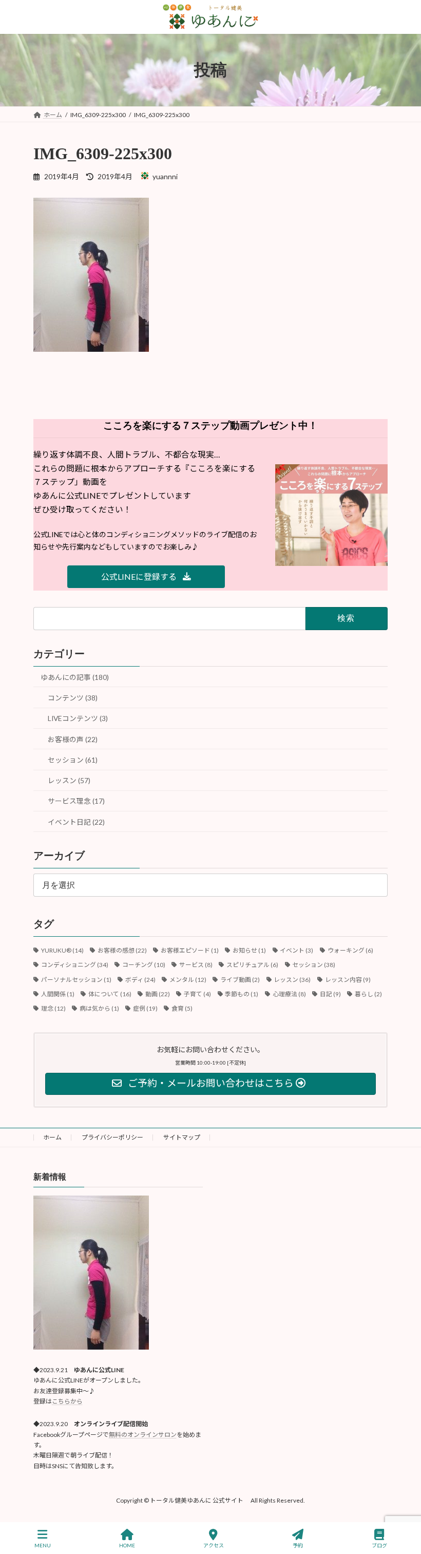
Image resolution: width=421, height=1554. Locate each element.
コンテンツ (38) (73, 697)
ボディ (140, 979)
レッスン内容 (348, 979)
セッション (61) (73, 759)
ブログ (379, 1545)
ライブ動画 (240, 979)
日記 (330, 994)
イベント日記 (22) (76, 821)
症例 (145, 1008)
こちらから (67, 1401)
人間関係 (57, 994)
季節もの (241, 994)
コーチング (143, 965)
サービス (196, 965)
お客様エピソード (190, 950)
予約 (298, 1545)
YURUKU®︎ (62, 950)
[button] (146, 577)
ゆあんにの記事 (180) (75, 676)
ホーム (52, 1137)
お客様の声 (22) (73, 738)
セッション (313, 965)
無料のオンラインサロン (143, 1434)
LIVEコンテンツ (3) (78, 718)
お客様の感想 (122, 950)
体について (109, 994)
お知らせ (249, 950)
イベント (296, 950)
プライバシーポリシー (112, 1137)
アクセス (213, 1545)
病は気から (99, 1008)
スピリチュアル (252, 965)
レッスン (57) (69, 780)
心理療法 (289, 994)
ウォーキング (350, 950)
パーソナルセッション (76, 979)
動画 (157, 994)
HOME (127, 1545)
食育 (182, 1008)
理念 (53, 1008)
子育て (197, 994)
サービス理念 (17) (76, 801)
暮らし (368, 994)
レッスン (292, 979)
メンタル (187, 979)
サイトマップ (181, 1137)
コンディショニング (74, 965)
